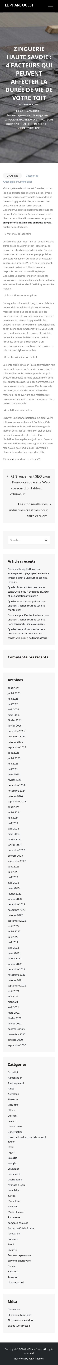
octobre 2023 (15, 855)
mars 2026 (13, 714)
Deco (11, 1146)
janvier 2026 (15, 725)
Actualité (13, 1072)
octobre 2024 (15, 796)
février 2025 (14, 779)
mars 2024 (13, 833)
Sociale (11, 1266)
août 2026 (13, 687)
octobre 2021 (15, 980)
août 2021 (13, 990)
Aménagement (11, 181)
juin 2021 (13, 996)
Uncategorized (16, 1282)
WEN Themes (36, 1358)
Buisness (13, 1115)
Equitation (13, 1168)
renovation (14, 1233)
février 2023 (14, 893)
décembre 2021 (16, 969)
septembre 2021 (17, 985)
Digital (11, 1152)
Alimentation (15, 1077)
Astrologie (13, 1093)
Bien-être (13, 1104)
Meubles (12, 1206)
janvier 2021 (15, 1023)
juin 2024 (13, 817)
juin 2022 (13, 936)
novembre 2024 (16, 790)
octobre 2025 (15, 741)
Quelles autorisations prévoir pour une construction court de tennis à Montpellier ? (27, 605)
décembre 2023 (16, 850)
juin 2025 (13, 763)
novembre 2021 (16, 974)
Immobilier (26, 181)
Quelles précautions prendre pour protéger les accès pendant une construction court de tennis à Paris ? (28, 633)
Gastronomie (15, 1179)
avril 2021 (13, 1007)
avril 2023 (13, 882)
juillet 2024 (14, 812)
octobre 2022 (15, 915)
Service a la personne (19, 1255)
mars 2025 (13, 774)
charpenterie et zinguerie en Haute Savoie (27, 222)
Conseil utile (15, 1126)
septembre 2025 (17, 747)
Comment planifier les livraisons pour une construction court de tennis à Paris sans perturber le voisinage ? (28, 619)
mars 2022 (13, 953)
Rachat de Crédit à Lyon (21, 1228)
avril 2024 (13, 828)
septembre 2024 (17, 801)
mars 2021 (13, 1012)
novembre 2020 (16, 1034)
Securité (12, 1249)
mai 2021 (13, 1001)
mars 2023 (13, 888)
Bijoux (11, 1110)
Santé (11, 1244)
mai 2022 (13, 942)
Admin (14, 175)
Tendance (13, 1271)
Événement (14, 1173)
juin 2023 (13, 871)
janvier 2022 (15, 963)
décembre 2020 (16, 1028)
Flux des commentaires (20, 1320)
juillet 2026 (14, 693)
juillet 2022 (14, 931)
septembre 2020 (17, 1045)
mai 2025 (13, 768)
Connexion (14, 1309)
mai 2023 (13, 877)
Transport (13, 1276)
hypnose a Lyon (16, 1184)
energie (12, 1163)
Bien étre (13, 1099)
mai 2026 (13, 703)
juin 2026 (13, 698)
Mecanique (14, 1201)
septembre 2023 (17, 860)
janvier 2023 (15, 898)
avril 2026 (13, 709)
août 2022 (13, 925)
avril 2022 (13, 947)
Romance (13, 1238)
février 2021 (14, 1018)
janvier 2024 (15, 844)
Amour (11, 1088)
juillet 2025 (14, 758)
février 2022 (14, 958)
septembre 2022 (17, 920)
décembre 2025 (16, 731)
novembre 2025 (16, 736)
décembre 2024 (16, 785)
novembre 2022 (16, 909)
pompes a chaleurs (18, 1222)
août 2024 (13, 806)
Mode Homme (16, 1211)
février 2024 (14, 839)
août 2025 (13, 752)
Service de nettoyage (19, 1260)
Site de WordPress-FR (20, 1325)
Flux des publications (19, 1314)
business (12, 1120)
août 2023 (13, 866)
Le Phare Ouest (19, 5)
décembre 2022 (16, 904)
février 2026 (14, 720)
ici (13, 458)
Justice (11, 1195)
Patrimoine (14, 1217)
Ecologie (12, 1157)
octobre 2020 (15, 1039)
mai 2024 (13, 823)
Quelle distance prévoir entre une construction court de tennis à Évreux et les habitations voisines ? (28, 591)
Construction (15, 1131)
